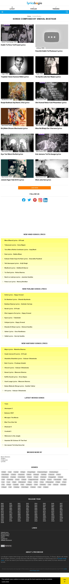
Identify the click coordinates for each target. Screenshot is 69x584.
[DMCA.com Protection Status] (6, 546)
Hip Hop (43, 479)
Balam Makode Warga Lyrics (19, 386)
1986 (2, 514)
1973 (27, 511)
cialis (8, 493)
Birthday (44, 474)
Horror (49, 479)
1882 (2, 503)
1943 (44, 505)
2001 (61, 516)
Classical (51, 474)
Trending (55, 9)
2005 (27, 518)
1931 (10, 503)
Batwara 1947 (9, 413)
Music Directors (5, 457)
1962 (2, 510)
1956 (19, 508)
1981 (27, 513)
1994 (2, 516)
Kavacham (21, 474)
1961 (61, 508)
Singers (3, 458)
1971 (10, 511)
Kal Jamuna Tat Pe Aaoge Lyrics (48, 154)
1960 (52, 508)
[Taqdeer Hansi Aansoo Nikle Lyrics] (17, 65)
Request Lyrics (5, 534)
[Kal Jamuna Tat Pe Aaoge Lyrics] (51, 143)
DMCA (3, 537)
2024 (52, 521)
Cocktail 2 (7, 431)
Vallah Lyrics (14, 336)
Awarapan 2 (8, 408)
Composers (4, 460)
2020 (19, 521)
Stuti (40, 487)
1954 (2, 508)
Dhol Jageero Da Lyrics (17, 313)
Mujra (30, 482)
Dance (58, 474)
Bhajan (23, 472)
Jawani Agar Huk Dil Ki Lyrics (12, 180)
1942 (35, 505)
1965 (27, 510)
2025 (61, 521)
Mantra (29, 474)
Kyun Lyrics (12, 318)
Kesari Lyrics (15, 372)
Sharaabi (63, 484)
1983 (44, 513)
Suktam (46, 487)
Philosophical (50, 482)
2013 (27, 519)
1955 (10, 508)
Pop (3, 484)
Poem (64, 482)
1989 (27, 514)
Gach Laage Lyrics (17, 381)
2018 (2, 521)
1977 (61, 511)
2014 (35, 519)
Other (36, 482)
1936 (52, 503)
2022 (35, 521)
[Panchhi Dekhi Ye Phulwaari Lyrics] (51, 36)
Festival (61, 477)
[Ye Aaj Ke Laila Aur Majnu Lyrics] (51, 65)
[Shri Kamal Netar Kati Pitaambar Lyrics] (51, 91)
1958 (35, 508)
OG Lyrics (15, 390)
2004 (19, 518)
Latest (12, 9)
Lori (3, 482)
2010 (2, 519)
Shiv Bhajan (25, 487)
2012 (19, 519)
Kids (65, 479)
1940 (19, 505)
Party (42, 482)
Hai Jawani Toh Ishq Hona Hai (14, 445)
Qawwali (16, 484)
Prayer (9, 484)
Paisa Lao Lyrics (16, 281)
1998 (35, 516)
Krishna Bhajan (54, 472)
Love (9, 482)
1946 (2, 506)
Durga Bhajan (31, 472)
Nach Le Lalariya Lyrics (18, 277)
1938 (2, 505)
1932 (19, 503)
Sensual (56, 484)
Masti (14, 482)
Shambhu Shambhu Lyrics (20, 358)
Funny (17, 479)
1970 (2, 511)
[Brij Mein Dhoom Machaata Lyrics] (17, 117)
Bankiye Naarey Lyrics (18, 304)
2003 (10, 518)
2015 (44, 519)
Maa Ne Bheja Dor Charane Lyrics (48, 128)
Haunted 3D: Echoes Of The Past (15, 440)
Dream (36, 477)
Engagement (52, 477)
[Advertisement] (34, 218)
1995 (10, 516)
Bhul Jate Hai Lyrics (43, 180)
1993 (61, 514)
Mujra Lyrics (14, 349)
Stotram (33, 487)
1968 (52, 510)
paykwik (25, 493)
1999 (44, 516)
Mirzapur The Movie (11, 417)
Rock (36, 484)
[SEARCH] (67, 12)
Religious (29, 484)
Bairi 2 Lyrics (15, 363)
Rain (23, 484)
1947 (10, 506)
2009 (61, 518)
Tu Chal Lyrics (14, 272)
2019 (10, 521)
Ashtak (16, 472)
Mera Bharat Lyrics (14, 240)
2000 (52, 516)
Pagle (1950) (5, 73)
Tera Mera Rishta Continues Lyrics (20, 249)
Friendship (10, 479)
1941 (27, 505)
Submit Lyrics (5, 532)
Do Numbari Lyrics (17, 299)
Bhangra (36, 474)
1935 (44, 503)
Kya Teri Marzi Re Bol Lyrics (12, 154)
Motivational (22, 482)
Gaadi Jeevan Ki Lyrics (15, 354)
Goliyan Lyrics (14, 322)
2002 (2, 518)
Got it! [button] (65, 580)
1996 (19, 516)
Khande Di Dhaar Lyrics (18, 327)
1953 (61, 506)
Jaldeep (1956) (40, 48)
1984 (52, 513)
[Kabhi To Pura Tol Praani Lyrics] (17, 33)
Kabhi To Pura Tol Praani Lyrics (13, 45)
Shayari (4, 487)
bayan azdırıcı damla (17, 493)
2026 (2, 522)
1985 (61, 513)
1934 (35, 503)
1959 (44, 508)
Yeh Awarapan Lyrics (16, 263)
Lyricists (3, 461)
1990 (35, 514)
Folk (3, 479)
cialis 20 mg (3, 493)
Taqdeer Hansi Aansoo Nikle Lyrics (15, 77)
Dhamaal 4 (8, 427)
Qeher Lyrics (14, 331)
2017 (61, 519)
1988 (19, 514)
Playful (58, 482)
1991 (44, 514)
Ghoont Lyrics (16, 368)
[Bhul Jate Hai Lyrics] (51, 168)
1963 (10, 510)
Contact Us (4, 538)
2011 (10, 519)
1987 (10, 514)
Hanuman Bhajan (42, 472)
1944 (52, 505)
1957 (27, 508)
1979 (10, 513)
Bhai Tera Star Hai (10, 422)
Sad (50, 484)
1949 (27, 506)
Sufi (10, 487)
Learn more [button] (5, 581)
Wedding (17, 487)
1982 (35, 513)
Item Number (58, 479)
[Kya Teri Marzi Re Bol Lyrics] (17, 143)
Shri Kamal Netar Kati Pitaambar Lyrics (50, 103)
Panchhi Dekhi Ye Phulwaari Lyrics (48, 51)
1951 (44, 506)
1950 (35, 506)
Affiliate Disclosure (6, 540)
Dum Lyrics (13, 254)
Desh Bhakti (22, 477)
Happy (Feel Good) (33, 479)
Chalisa (14, 474)
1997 (27, 516)
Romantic (43, 484)
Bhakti (4, 472)
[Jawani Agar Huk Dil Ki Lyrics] (17, 168)
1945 (61, 505)
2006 (36, 518)
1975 (44, 511)
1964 (19, 510)
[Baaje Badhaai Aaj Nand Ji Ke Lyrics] (17, 91)
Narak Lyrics (12, 308)
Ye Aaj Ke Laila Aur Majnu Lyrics (48, 77)
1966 (35, 510)
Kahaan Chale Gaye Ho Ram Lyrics (23, 259)
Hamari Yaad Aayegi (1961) (9, 42)
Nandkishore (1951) (7, 99)
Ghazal (24, 479)
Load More (34, 187)
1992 (52, 514)
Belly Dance (5, 477)
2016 (52, 519)
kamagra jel (31, 493)
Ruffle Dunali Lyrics (15, 377)
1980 (19, 513)
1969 (61, 510)
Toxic (6, 404)
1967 (44, 510)
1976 (52, 511)
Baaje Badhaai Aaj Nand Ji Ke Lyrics (15, 103)
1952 (52, 506)
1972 (19, 511)
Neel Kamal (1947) (41, 99)
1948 (19, 506)
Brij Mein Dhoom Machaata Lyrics (14, 128)
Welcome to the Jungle (12, 436)
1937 (61, 503)
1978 (2, 513)
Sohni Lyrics (13, 295)
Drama (29, 477)
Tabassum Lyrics (15, 245)
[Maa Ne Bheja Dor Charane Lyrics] (51, 117)
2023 (44, 521)
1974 (35, 511)
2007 (44, 518)
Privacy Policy (5, 535)
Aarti (10, 472)
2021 (27, 521)
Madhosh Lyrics (16, 268)
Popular (33, 9)
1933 (27, 503)
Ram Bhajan (6, 474)
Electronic (43, 477)
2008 (52, 518)
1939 (10, 505)
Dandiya (14, 477)
